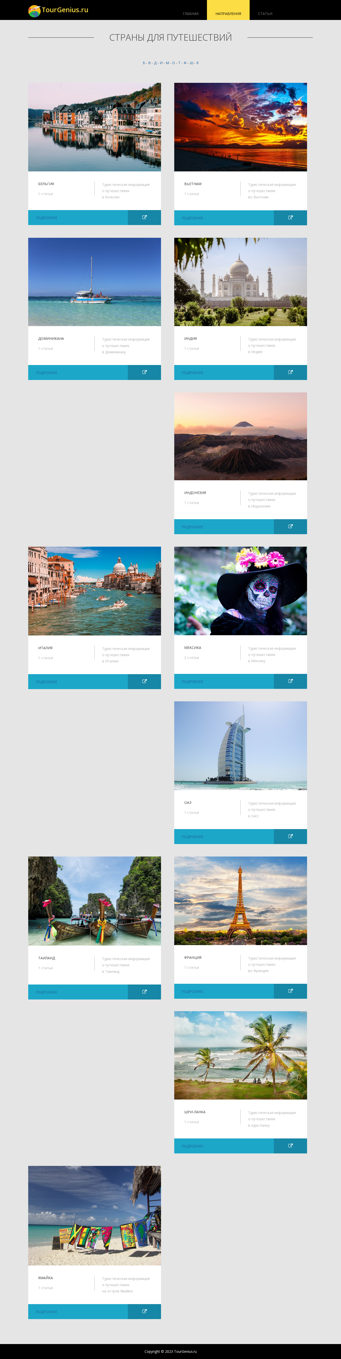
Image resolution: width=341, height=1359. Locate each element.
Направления (228, 13)
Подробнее (46, 217)
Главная (190, 13)
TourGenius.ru (65, 9)
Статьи (265, 13)
